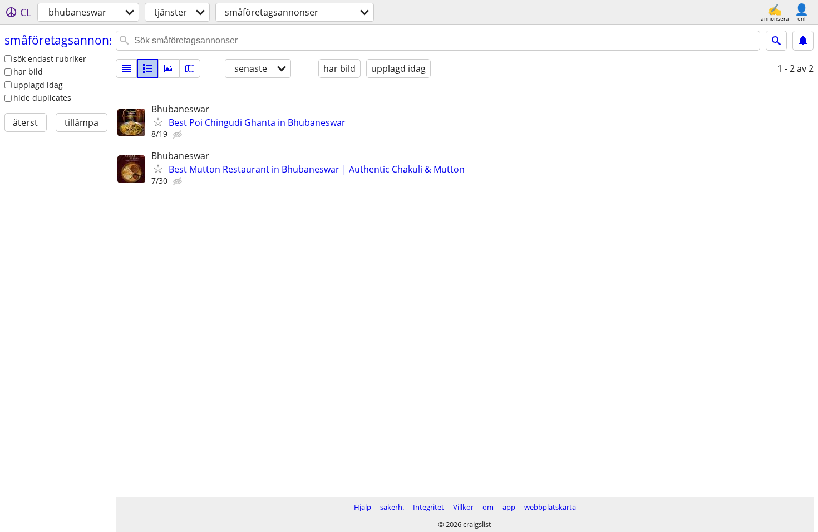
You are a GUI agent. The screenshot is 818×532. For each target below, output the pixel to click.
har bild (28, 71)
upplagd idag (38, 85)
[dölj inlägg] (178, 134)
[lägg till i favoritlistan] (158, 122)
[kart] (189, 68)
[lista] (126, 68)
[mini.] (147, 68)
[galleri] (168, 68)
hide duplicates (42, 97)
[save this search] (803, 41)
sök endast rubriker (49, 58)
